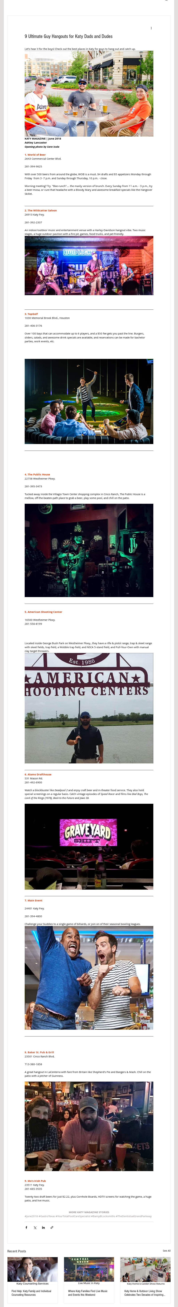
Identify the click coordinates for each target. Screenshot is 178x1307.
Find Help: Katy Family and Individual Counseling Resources (31, 1293)
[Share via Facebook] (26, 1227)
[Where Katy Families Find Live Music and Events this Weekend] (89, 1271)
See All (167, 1250)
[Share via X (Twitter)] (35, 1227)
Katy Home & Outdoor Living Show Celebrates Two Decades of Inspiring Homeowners (143, 1293)
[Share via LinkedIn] (43, 1227)
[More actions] (151, 28)
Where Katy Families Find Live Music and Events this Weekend (87, 1293)
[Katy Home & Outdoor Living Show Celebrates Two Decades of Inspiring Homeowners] (145, 1271)
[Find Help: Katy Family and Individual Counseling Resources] (32, 1271)
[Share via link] (52, 1227)
